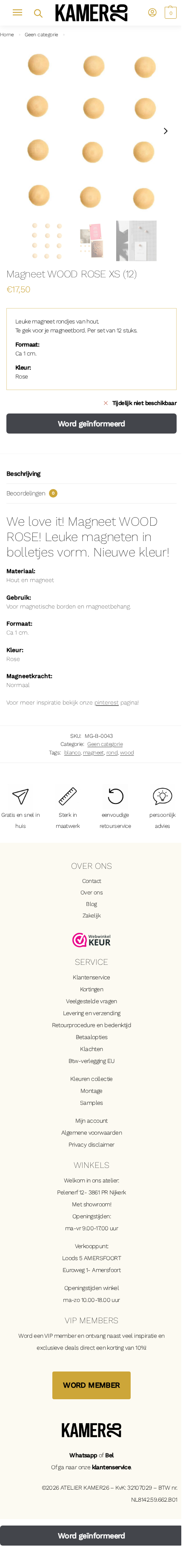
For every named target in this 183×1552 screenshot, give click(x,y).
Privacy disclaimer (91, 1144)
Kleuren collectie (91, 1078)
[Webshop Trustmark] (91, 940)
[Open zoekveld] (38, 12)
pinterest (106, 702)
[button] (170, 13)
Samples (91, 1102)
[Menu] (21, 12)
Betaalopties (92, 1037)
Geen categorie (41, 35)
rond (112, 752)
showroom (96, 1204)
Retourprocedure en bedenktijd (92, 1025)
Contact (91, 880)
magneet (93, 752)
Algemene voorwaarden (91, 1132)
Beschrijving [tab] (23, 474)
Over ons (91, 892)
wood (127, 752)
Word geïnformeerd (91, 423)
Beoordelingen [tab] (30, 493)
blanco (72, 752)
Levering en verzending (91, 1013)
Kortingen (91, 989)
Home (7, 35)
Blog (91, 903)
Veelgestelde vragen (91, 1001)
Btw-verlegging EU (92, 1060)
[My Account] (152, 13)
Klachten (91, 1048)
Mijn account (91, 1120)
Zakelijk (91, 915)
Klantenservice (91, 977)
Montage (91, 1090)
